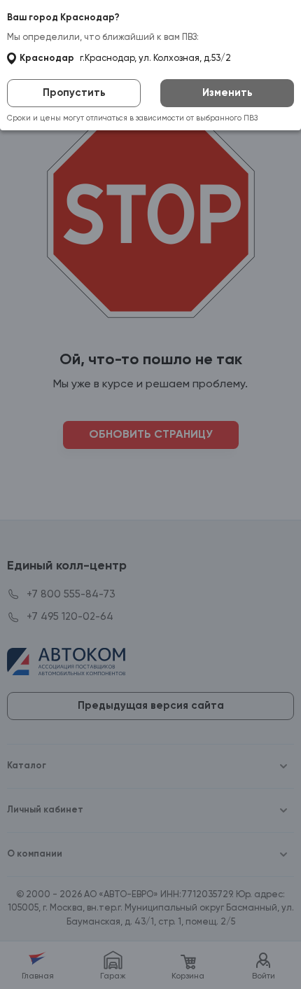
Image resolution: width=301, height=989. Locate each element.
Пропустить (74, 93)
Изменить (227, 93)
